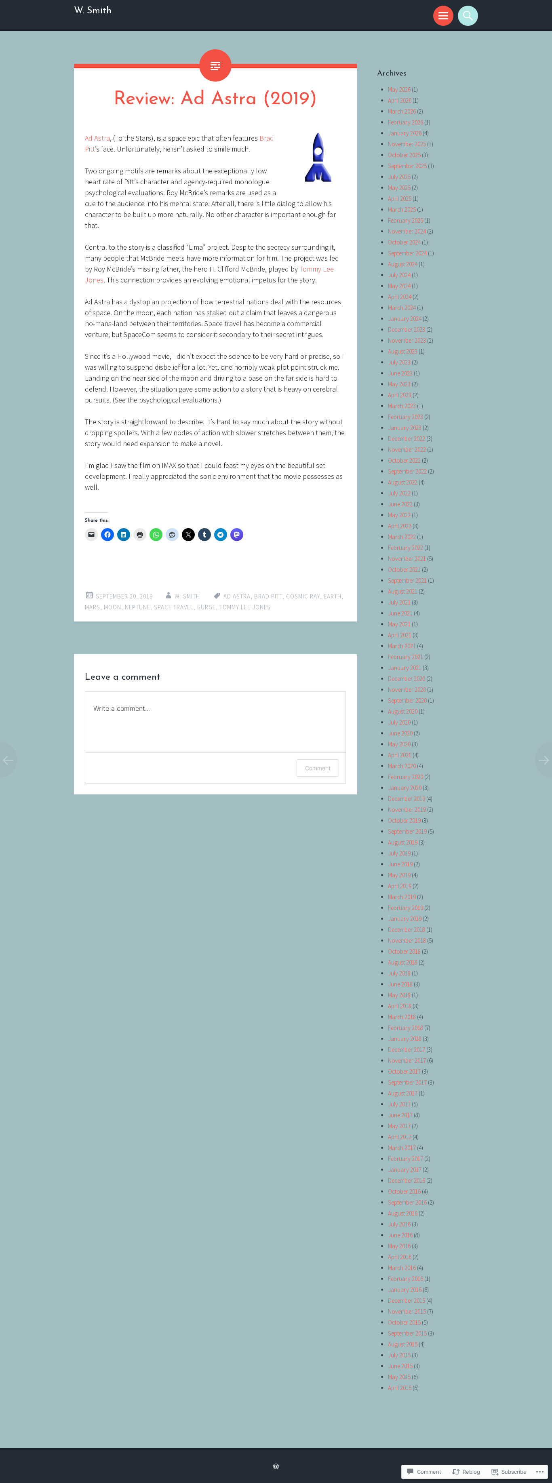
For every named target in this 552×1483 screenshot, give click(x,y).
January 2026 (404, 133)
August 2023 (402, 351)
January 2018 (404, 1039)
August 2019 (402, 842)
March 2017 (402, 1148)
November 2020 (407, 689)
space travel (174, 607)
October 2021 (404, 569)
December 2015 (406, 1300)
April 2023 (399, 395)
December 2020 (406, 679)
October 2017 (404, 1071)
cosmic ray (303, 596)
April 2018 (399, 1006)
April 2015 (399, 1388)
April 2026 (399, 100)
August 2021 (402, 591)
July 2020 (399, 722)
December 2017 (406, 1049)
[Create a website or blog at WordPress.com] (276, 1466)
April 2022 (399, 526)
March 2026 (402, 111)
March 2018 (402, 1017)
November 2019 (407, 809)
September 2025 (407, 166)
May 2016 (399, 1246)
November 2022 (407, 449)
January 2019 (404, 919)
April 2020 (399, 755)
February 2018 (405, 1028)
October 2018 (404, 951)
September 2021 (407, 580)
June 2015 (400, 1366)
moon (112, 607)
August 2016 (402, 1213)
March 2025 (402, 209)
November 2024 (407, 231)
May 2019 (399, 875)
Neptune (137, 607)
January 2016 (404, 1289)
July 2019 (399, 853)
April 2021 (399, 635)
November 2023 (407, 340)
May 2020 (399, 744)
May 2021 (399, 624)
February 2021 (405, 657)
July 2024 (399, 275)
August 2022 (402, 482)
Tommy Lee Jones (245, 607)
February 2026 (405, 122)
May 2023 (399, 384)
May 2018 (399, 995)
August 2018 (402, 962)
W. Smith (93, 11)
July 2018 (399, 973)
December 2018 (406, 929)
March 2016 (402, 1268)
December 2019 (406, 799)
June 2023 (400, 373)
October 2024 (404, 242)
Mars (92, 607)
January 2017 (404, 1169)
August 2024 (402, 264)
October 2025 (404, 155)
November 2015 (407, 1311)
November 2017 (407, 1060)
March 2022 (402, 537)
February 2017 (405, 1159)
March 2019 (402, 897)
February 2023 (405, 417)
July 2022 (399, 493)
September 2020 (407, 700)
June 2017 (400, 1115)
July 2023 (399, 362)
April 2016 (399, 1257)
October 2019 (404, 820)
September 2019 (407, 831)
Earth (332, 596)
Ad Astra (97, 138)
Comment (318, 768)
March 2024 (402, 308)
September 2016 (407, 1202)
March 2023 (402, 406)
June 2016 (400, 1235)
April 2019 (399, 886)
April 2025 (399, 198)
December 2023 (406, 329)
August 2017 (402, 1093)
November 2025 (407, 144)
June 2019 (400, 864)
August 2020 (402, 711)
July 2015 (399, 1355)
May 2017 (399, 1126)
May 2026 (399, 89)
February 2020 (405, 777)
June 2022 (400, 504)
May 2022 (399, 515)
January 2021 (404, 668)
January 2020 (404, 788)
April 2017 (399, 1137)
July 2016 (399, 1224)
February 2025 (405, 220)
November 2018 (407, 940)
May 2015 (399, 1377)
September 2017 (407, 1082)
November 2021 (407, 558)
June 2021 (400, 613)
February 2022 (405, 548)
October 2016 (404, 1191)
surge (206, 607)
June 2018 (400, 984)
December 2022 (406, 438)
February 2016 (405, 1279)
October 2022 (404, 460)
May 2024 (399, 286)
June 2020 (400, 733)
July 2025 (399, 177)
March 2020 (402, 766)
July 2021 (399, 602)
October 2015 (404, 1322)
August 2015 (402, 1344)
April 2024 (399, 297)
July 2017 (399, 1104)
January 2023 (404, 428)
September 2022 (407, 471)
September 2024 (407, 253)
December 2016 (406, 1180)
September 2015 (407, 1333)
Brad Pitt (268, 596)
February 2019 (405, 908)
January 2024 (404, 318)
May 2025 (399, 188)
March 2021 (402, 646)
